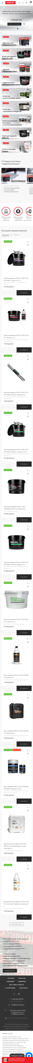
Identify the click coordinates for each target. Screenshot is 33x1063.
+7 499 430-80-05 (16, 999)
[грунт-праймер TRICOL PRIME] (16, 67)
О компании (10, 988)
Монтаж (22, 978)
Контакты (23, 988)
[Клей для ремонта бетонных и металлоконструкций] (16, 120)
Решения (10, 981)
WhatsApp (19, 994)
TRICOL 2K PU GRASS (14, 24)
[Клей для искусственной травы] (16, 94)
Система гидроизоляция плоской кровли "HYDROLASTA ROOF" (12, 190)
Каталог (11, 978)
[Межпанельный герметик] (16, 80)
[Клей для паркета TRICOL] (16, 54)
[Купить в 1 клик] (27, 245)
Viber (14, 994)
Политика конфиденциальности (18, 1018)
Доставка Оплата (16, 984)
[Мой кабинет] (26, 3)
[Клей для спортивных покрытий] (16, 107)
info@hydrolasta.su (17, 1005)
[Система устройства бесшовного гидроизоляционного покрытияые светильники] (16, 41)
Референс (22, 981)
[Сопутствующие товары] (16, 147)
